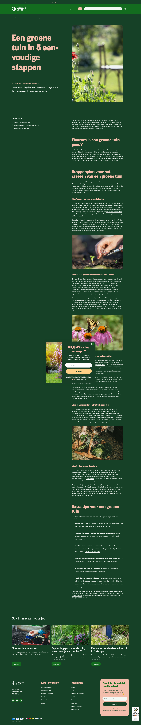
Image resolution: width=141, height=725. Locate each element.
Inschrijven (78, 371)
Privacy (73, 379)
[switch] (135, 719)
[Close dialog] (93, 344)
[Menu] (138, 708)
